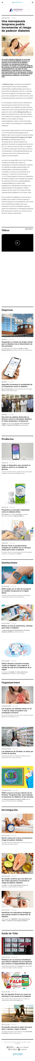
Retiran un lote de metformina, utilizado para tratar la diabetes (17, 627)
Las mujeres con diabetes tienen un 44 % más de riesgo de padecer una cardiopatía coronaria (17, 710)
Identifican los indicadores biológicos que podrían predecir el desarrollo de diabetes (16, 914)
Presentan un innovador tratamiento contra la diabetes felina (16, 511)
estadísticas (17, 1043)
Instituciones (6, 586)
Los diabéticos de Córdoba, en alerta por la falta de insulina (17, 752)
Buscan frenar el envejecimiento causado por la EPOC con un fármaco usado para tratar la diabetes (16, 547)
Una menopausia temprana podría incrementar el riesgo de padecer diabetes (16, 26)
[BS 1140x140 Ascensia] (17, 10)
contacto (29, 1042)
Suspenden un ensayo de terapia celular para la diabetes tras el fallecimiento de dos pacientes (17, 344)
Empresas (4, 339)
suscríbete (24, 1042)
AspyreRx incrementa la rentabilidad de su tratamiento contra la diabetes (17, 385)
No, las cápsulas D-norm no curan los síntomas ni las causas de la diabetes (16, 995)
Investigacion (6, 835)
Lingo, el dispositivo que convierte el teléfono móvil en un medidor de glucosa (16, 467)
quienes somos (7, 1042)
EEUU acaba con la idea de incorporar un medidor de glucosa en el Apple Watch (16, 591)
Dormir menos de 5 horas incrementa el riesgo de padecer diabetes (17, 839)
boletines (13, 1042)
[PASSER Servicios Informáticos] (17, 1054)
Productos (5, 462)
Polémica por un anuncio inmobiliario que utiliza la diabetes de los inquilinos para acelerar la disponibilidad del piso (17, 961)
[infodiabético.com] (17, 2)
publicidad (18, 1042)
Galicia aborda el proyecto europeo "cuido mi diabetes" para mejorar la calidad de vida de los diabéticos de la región (16, 666)
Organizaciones (6, 706)
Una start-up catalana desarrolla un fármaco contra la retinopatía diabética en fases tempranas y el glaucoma (17, 419)
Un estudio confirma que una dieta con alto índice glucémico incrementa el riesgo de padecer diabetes (17, 880)
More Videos (28, 229)
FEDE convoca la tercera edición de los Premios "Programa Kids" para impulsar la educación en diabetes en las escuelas (17, 795)
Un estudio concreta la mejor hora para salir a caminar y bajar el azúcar (17, 1028)
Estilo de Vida (6, 957)
